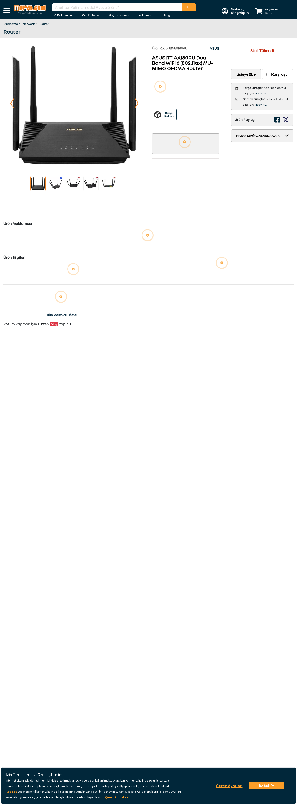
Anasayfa (11, 24)
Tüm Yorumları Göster (61, 315)
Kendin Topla (90, 15)
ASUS (214, 48)
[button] (6, 11)
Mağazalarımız (119, 15)
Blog (167, 15)
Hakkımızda (146, 15)
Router (44, 24)
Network (29, 24)
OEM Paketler (63, 15)
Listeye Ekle (246, 74)
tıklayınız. (260, 93)
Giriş (54, 324)
